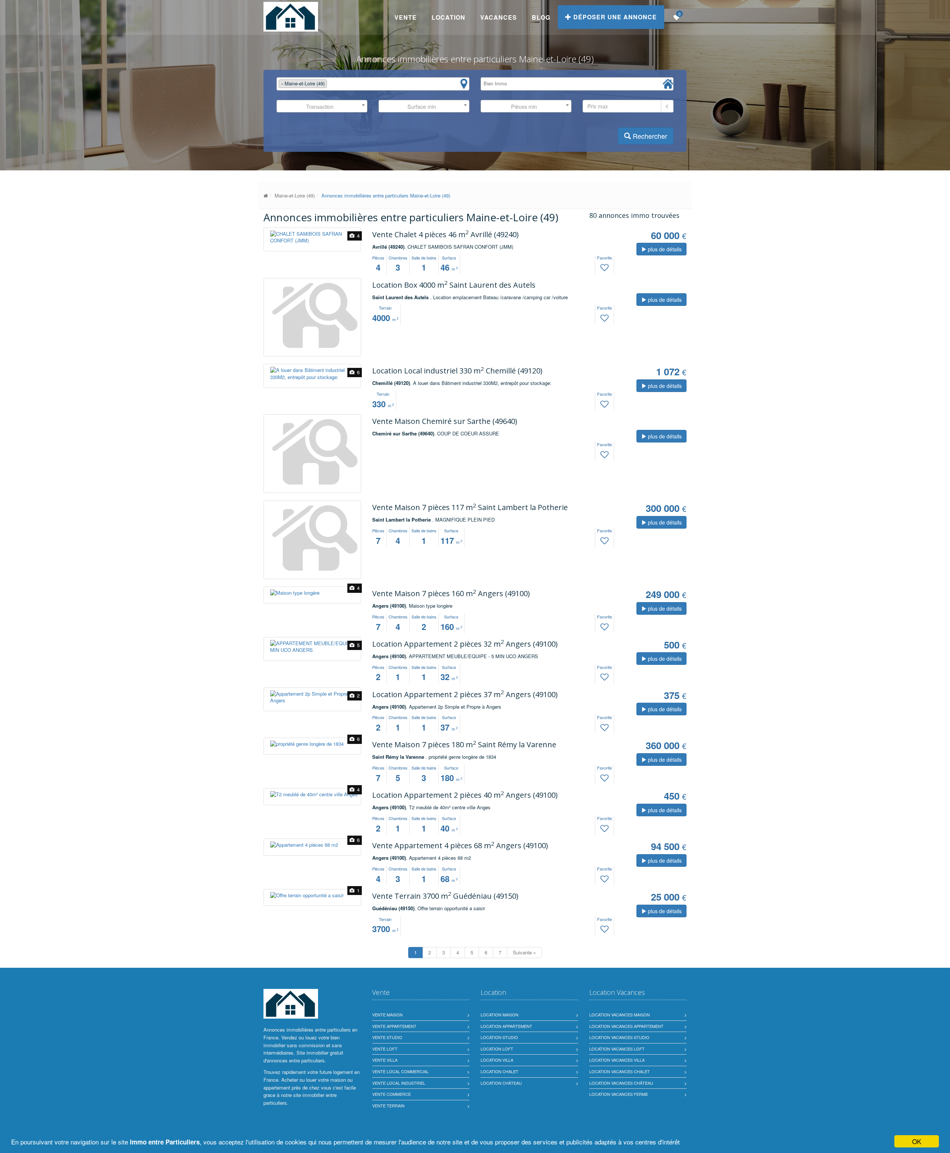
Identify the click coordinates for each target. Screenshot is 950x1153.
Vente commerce (391, 1094)
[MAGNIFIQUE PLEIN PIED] (312, 537)
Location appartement (506, 1026)
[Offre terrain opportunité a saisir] (312, 895)
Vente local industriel (398, 1083)
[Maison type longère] (312, 593)
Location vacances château (621, 1083)
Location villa (497, 1060)
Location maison (499, 1015)
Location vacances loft (617, 1049)
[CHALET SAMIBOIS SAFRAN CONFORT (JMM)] (312, 237)
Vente (405, 17)
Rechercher (649, 136)
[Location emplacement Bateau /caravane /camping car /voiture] (312, 315)
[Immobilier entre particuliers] (265, 195)
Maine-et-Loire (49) (295, 195)
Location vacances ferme (618, 1094)
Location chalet (499, 1071)
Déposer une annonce (614, 17)
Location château (501, 1083)
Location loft (497, 1049)
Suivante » (524, 952)
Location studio (499, 1037)
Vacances (498, 17)
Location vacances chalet (619, 1071)
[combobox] (372, 84)
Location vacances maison (619, 1015)
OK (916, 1141)
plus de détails (664, 249)
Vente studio (387, 1037)
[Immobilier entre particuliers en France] (290, 1003)
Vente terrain (388, 1105)
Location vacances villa (617, 1060)
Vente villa (384, 1060)
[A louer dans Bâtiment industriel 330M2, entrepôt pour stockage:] (312, 373)
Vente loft (384, 1049)
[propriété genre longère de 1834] (312, 744)
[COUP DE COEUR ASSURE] (312, 451)
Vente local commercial (400, 1071)
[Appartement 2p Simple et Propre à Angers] (312, 697)
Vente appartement (394, 1026)
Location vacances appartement (626, 1026)
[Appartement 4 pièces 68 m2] (312, 845)
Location (448, 17)
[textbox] (330, 83)
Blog (541, 17)
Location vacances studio (619, 1037)
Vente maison (387, 1015)
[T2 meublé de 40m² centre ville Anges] (312, 794)
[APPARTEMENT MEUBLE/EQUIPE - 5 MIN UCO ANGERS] (312, 647)
